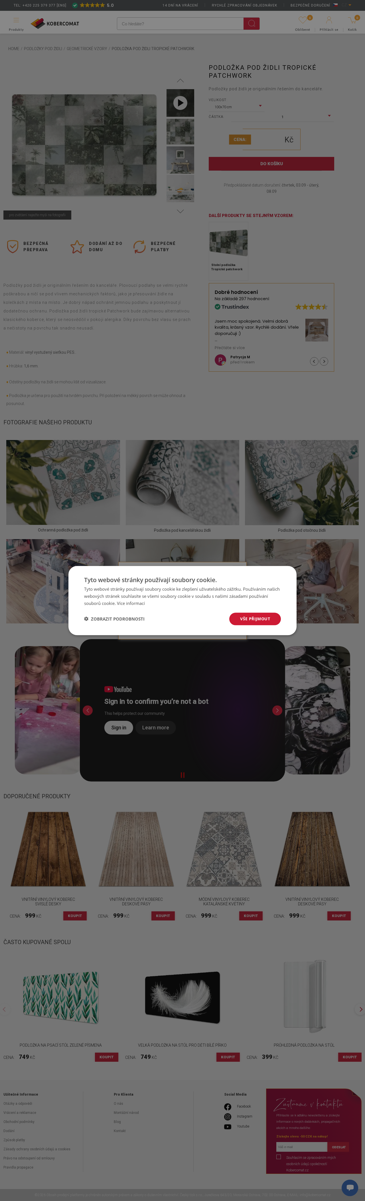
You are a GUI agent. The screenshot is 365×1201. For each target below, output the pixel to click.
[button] (114, 619)
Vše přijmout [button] (255, 618)
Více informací (131, 603)
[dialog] (182, 600)
